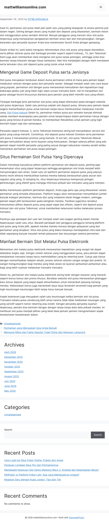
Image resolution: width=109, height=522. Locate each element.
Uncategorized (12, 323)
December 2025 (13, 357)
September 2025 (13, 371)
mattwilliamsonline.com (25, 7)
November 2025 (13, 361)
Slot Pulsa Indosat (17, 112)
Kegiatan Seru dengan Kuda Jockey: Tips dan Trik (32, 479)
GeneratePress (76, 517)
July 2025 (9, 381)
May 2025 (10, 390)
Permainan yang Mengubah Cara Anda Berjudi (30, 328)
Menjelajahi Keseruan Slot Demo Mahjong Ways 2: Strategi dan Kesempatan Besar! (51, 470)
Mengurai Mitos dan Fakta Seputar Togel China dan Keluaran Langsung (44, 332)
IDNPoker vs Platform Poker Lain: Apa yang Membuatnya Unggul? (41, 474)
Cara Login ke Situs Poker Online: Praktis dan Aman (33, 460)
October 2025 (12, 366)
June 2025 (10, 386)
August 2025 (11, 376)
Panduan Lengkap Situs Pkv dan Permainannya (31, 465)
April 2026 (10, 352)
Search (8, 429)
